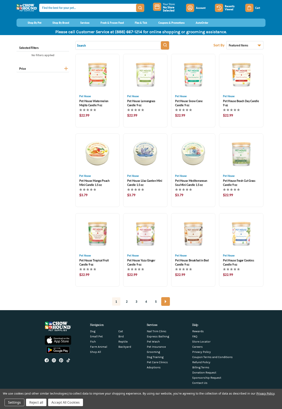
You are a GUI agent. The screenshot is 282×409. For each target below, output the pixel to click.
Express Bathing (158, 336)
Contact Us (199, 383)
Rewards (198, 331)
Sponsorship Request (206, 377)
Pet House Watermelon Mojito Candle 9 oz (93, 103)
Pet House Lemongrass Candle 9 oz (141, 103)
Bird (121, 336)
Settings (14, 402)
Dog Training (155, 357)
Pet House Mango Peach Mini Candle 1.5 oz (94, 182)
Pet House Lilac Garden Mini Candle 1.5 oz (144, 182)
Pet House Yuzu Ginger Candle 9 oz (141, 262)
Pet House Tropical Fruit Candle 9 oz (94, 262)
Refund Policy (201, 362)
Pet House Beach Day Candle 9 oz (241, 103)
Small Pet (96, 336)
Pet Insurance (156, 347)
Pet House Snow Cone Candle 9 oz (189, 103)
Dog (92, 331)
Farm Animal (98, 347)
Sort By (219, 45)
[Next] (165, 301)
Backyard (124, 347)
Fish (93, 341)
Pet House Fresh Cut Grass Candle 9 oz (239, 182)
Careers (197, 347)
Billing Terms (200, 367)
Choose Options (97, 74)
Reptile (123, 341)
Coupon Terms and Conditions (212, 357)
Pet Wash (153, 341)
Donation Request (204, 372)
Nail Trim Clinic (156, 331)
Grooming (153, 352)
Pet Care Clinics (157, 362)
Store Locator (201, 341)
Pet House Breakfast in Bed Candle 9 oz (192, 262)
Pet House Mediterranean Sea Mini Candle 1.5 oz (191, 182)
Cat (120, 331)
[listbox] (244, 45)
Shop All (95, 352)
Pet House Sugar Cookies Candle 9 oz (238, 262)
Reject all (36, 402)
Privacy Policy (201, 352)
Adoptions (154, 367)
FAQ (194, 336)
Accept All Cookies (65, 402)
